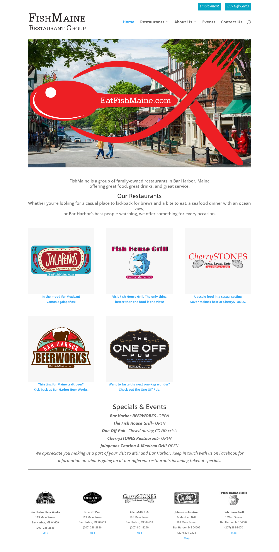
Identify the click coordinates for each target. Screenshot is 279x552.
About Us (183, 22)
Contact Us (231, 22)
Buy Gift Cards (238, 6)
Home (128, 22)
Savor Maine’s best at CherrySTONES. (218, 302)
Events (208, 22)
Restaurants (152, 22)
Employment (209, 6)
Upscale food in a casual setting (218, 296)
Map (45, 533)
